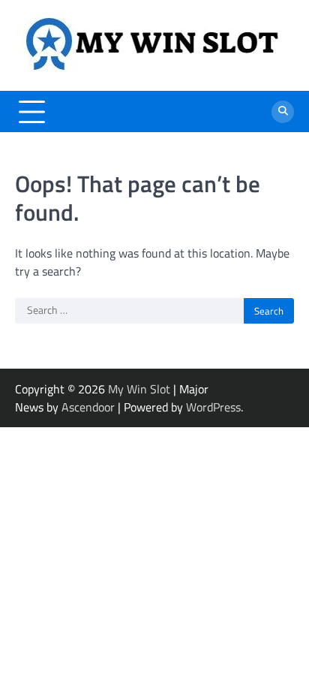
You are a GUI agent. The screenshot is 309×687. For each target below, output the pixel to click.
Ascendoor (88, 407)
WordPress (213, 407)
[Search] (283, 112)
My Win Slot (139, 389)
